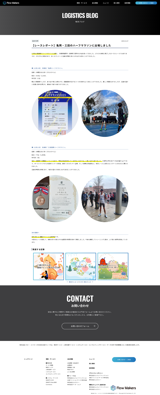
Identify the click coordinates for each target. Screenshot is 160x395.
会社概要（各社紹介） (73, 363)
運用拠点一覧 (71, 367)
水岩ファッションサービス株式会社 (77, 380)
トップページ (28, 359)
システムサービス (51, 372)
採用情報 (127, 3)
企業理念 (69, 365)
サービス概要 (49, 365)
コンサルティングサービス (53, 374)
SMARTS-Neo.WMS (51, 382)
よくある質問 (71, 372)
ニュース (106, 3)
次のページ (88, 282)
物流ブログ (70, 369)
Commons (49, 384)
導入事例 (117, 3)
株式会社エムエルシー (73, 382)
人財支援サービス (51, 369)
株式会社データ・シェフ (74, 384)
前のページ (71, 282)
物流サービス (49, 367)
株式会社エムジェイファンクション (77, 378)
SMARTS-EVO (50, 380)
